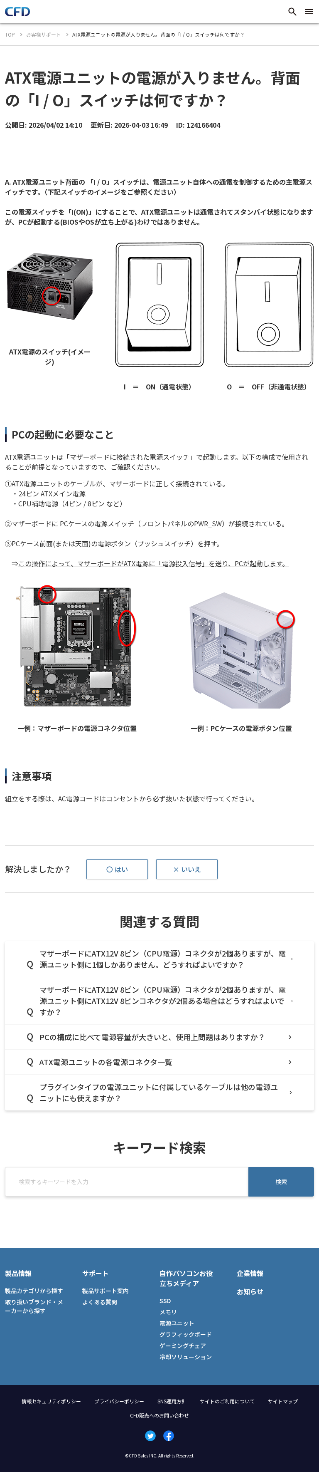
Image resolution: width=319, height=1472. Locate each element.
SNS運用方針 (171, 1401)
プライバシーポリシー (119, 1401)
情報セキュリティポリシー (51, 1401)
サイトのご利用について (227, 1401)
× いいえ (187, 869)
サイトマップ (283, 1401)
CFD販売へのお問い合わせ (159, 1415)
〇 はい (117, 869)
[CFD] (17, 14)
